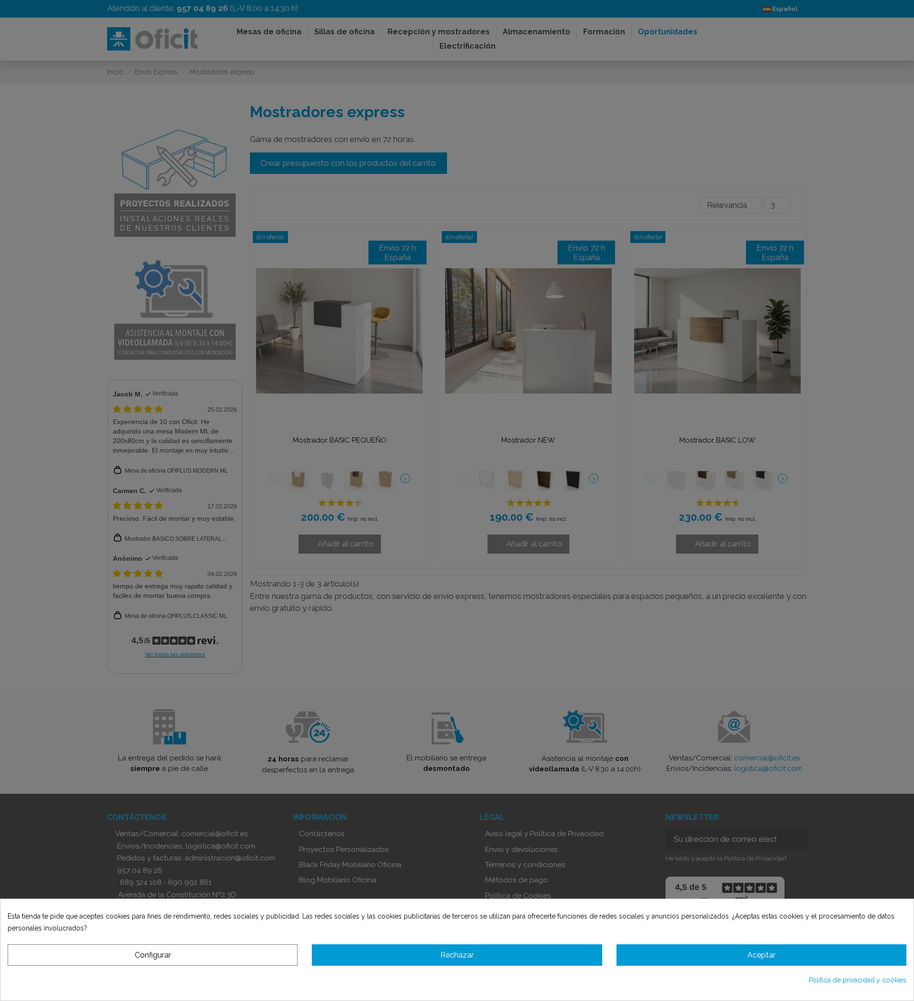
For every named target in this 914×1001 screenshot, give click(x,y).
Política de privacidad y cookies (857, 980)
